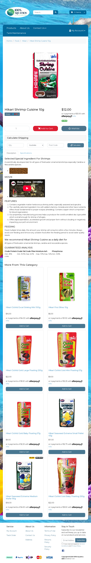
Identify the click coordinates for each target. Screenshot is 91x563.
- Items (77, 12)
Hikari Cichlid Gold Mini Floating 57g (65, 370)
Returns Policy (47, 541)
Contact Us (39, 28)
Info (74, 116)
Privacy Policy (50, 535)
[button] (77, 30)
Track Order (11, 535)
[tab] (11, 153)
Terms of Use (49, 531)
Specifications (26, 153)
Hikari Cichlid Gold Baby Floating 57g (23, 433)
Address (28, 540)
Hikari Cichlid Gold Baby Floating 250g (66, 496)
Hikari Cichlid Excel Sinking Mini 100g (23, 307)
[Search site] (55, 12)
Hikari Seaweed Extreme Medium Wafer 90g (22, 497)
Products (11, 28)
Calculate (76, 145)
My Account (12, 531)
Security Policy (47, 548)
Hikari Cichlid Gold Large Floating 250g (24, 370)
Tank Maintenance (16, 33)
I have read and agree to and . (73, 545)
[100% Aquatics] (17, 12)
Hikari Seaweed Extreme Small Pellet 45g (66, 434)
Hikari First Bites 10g (58, 307)
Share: (8, 114)
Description (11, 153)
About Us (25, 28)
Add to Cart (46, 128)
